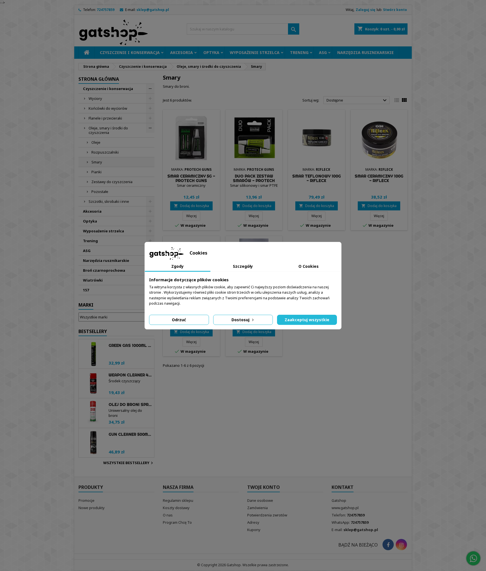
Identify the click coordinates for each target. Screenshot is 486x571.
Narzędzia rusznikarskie (365, 52)
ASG (323, 52)
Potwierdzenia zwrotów (267, 515)
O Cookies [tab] (308, 266)
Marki (85, 305)
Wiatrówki (93, 280)
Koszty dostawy (176, 507)
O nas (168, 515)
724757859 (105, 9)
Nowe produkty (91, 507)
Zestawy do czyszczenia (111, 181)
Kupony (253, 529)
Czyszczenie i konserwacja (130, 52)
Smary (96, 162)
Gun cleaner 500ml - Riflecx (130, 434)
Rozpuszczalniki (105, 152)
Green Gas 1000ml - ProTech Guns (130, 345)
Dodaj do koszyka (191, 205)
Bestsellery (92, 331)
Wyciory (95, 98)
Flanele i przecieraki (105, 118)
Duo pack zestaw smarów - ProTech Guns (254, 181)
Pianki (96, 171)
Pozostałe (99, 191)
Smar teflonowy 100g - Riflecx (316, 178)
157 (86, 290)
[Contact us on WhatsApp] (473, 558)
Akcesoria (181, 52)
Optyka (211, 52)
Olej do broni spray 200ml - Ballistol (130, 404)
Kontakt (343, 487)
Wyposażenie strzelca (255, 52)
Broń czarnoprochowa (104, 270)
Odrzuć (179, 319)
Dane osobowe (260, 500)
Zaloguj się (365, 9)
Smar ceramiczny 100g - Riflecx (379, 178)
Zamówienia (257, 507)
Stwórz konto (395, 9)
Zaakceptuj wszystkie (307, 319)
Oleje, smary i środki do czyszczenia (108, 130)
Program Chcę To (177, 522)
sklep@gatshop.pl (152, 9)
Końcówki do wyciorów (108, 108)
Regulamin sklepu (178, 500)
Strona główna (98, 79)
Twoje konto (263, 487)
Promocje (86, 500)
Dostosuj (241, 319)
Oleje (95, 142)
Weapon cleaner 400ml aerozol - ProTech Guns (130, 375)
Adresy (253, 522)
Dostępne (357, 100)
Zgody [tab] (177, 266)
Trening (299, 52)
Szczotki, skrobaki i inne (109, 201)
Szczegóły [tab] (243, 266)
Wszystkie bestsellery (128, 463)
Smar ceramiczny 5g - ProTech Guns (191, 178)
